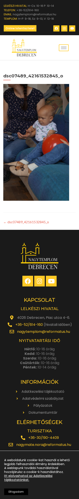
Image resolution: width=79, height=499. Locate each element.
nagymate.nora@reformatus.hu (43, 444)
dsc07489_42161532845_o (26, 222)
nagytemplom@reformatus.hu (43, 331)
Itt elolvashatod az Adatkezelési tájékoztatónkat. (28, 478)
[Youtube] (72, 28)
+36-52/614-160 (29, 324)
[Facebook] (56, 28)
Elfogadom (16, 492)
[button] (20, 28)
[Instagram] (64, 28)
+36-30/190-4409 (43, 437)
